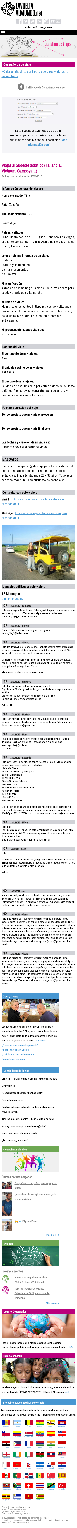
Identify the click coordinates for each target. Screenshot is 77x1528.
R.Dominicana (28, 1479)
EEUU (61, 1437)
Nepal (28, 1468)
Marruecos (17, 1468)
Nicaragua (39, 1468)
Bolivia (39, 1426)
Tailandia (39, 1489)
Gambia (39, 1447)
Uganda (6, 1500)
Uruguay (17, 1500)
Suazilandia (6, 1489)
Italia (28, 1458)
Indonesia (61, 1447)
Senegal (40, 1479)
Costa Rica (28, 1437)
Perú (6, 1479)
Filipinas (17, 1447)
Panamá (51, 1468)
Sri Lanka (61, 1479)
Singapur (50, 1479)
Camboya (61, 1426)
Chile (6, 1437)
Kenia (40, 1458)
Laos (50, 1458)
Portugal (17, 1479)
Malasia (62, 1458)
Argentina (17, 1426)
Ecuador (40, 1437)
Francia (28, 1447)
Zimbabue (39, 1500)
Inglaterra (6, 1458)
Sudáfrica (17, 1489)
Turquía (62, 1489)
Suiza (29, 1489)
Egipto (6, 1447)
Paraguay (61, 1468)
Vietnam (28, 1500)
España (51, 1437)
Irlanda (17, 1458)
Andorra (6, 1426)
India (50, 1447)
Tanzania (50, 1489)
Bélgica (28, 1426)
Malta (6, 1468)
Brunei (50, 1426)
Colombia (17, 1437)
